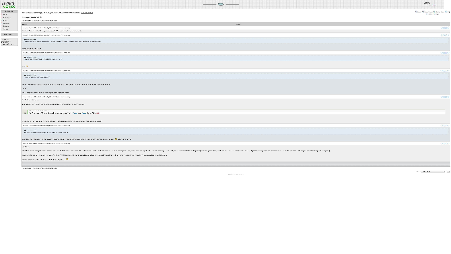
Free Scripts (7, 17)
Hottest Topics (428, 12)
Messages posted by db (49, 20)
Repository (6, 26)
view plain (31, 110)
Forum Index (26, 20)
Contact (5, 29)
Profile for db (36, 20)
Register (429, 14)
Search (419, 12)
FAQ (448, 12)
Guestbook (6, 23)
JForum (242, 174)
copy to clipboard (39, 110)
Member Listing (440, 12)
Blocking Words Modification (52, 28)
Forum (5, 20)
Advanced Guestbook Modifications (33, 28)
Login (437, 14)
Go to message (66, 28)
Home (5, 14)
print (46, 110)
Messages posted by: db (32, 17)
